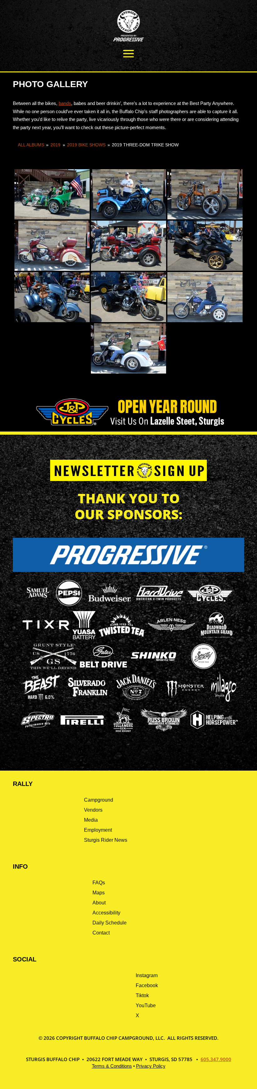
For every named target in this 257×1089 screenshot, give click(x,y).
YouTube (146, 1005)
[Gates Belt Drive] (103, 665)
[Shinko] (153, 661)
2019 (55, 144)
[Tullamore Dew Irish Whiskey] (123, 732)
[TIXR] (46, 637)
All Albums (31, 144)
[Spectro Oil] (37, 732)
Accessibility (106, 912)
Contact (101, 932)
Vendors (93, 810)
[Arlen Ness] (171, 636)
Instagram (147, 975)
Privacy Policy (150, 1066)
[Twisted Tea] (121, 637)
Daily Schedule (109, 922)
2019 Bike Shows (86, 144)
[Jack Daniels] (136, 700)
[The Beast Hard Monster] (40, 700)
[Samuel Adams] (37, 605)
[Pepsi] (69, 605)
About (99, 902)
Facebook (147, 985)
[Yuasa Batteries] (84, 637)
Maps (98, 892)
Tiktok (142, 995)
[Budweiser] (110, 603)
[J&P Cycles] (210, 604)
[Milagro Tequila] (224, 700)
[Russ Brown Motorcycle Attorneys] (164, 729)
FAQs (98, 882)
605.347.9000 (216, 1059)
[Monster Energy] (185, 697)
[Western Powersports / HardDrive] (160, 598)
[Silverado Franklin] (88, 697)
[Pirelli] (82, 725)
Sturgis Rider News (105, 840)
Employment (98, 830)
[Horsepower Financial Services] (214, 727)
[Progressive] (128, 570)
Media (91, 820)
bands (65, 103)
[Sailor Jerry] (204, 668)
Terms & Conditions (112, 1066)
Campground (98, 800)
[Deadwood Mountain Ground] (216, 637)
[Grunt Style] (53, 667)
